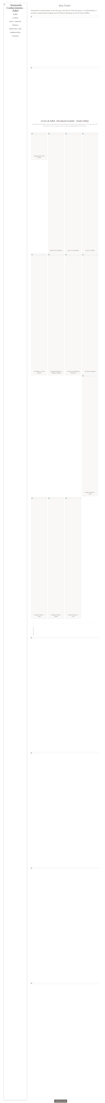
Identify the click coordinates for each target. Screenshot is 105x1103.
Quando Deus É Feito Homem (39, 156)
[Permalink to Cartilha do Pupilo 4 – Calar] (73, 554)
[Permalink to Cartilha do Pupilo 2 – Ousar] (39, 554)
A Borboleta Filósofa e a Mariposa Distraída (56, 372)
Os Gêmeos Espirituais (90, 371)
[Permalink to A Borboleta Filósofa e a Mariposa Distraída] (56, 311)
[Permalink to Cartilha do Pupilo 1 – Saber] (90, 432)
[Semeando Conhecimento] (15, 8)
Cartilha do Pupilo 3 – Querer (56, 615)
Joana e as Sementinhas (73, 250)
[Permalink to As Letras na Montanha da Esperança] (73, 311)
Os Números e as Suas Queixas (39, 372)
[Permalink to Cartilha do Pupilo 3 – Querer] (56, 554)
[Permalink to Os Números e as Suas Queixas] (39, 311)
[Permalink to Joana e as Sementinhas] (73, 190)
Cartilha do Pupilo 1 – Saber (90, 493)
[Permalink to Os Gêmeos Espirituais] (90, 311)
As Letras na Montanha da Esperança (73, 372)
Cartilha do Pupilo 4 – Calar (73, 615)
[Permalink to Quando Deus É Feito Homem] (39, 143)
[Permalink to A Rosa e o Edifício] (90, 190)
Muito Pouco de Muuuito (56, 250)
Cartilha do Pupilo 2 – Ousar (39, 615)
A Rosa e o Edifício (90, 250)
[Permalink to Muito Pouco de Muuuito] (56, 190)
